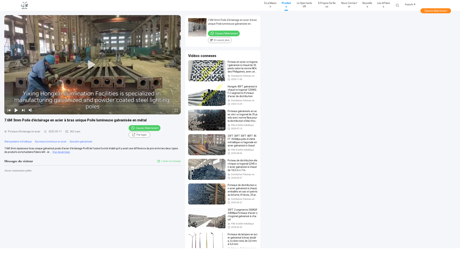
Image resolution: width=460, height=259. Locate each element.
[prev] (9, 110)
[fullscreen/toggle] (176, 110)
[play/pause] (16, 110)
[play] (92, 64)
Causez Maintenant (435, 10)
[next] (23, 110)
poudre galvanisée (81, 141)
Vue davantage (61, 152)
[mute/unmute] (30, 110)
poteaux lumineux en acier (51, 141)
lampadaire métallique (19, 141)
